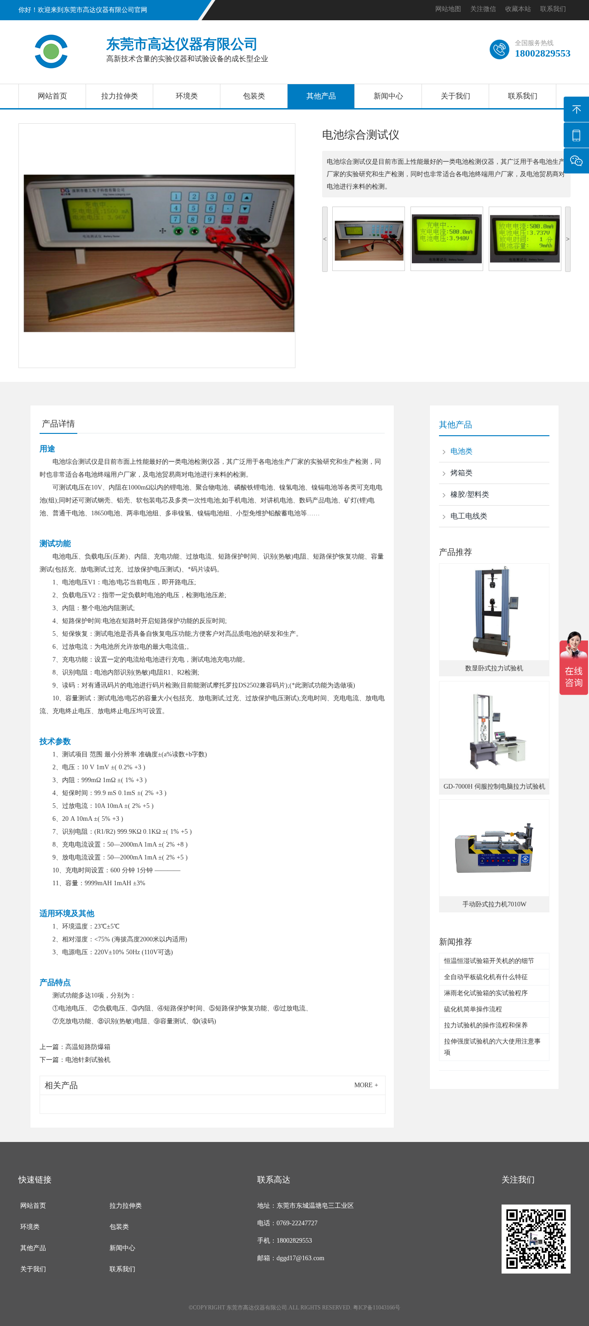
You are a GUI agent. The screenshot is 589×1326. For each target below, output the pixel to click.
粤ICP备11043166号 (376, 1307)
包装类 (254, 96)
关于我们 (455, 96)
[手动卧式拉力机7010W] (494, 848)
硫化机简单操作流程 (473, 1009)
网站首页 (52, 96)
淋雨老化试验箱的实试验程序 (486, 993)
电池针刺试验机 (87, 1059)
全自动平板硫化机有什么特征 (486, 977)
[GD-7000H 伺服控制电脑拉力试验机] (494, 729)
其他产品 (321, 96)
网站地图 (448, 9)
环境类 (187, 96)
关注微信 (483, 9)
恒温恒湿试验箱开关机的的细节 (489, 960)
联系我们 (553, 9)
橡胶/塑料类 (469, 494)
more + (366, 1085)
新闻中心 (388, 96)
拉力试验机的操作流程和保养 (486, 1025)
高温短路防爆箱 (87, 1047)
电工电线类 (468, 516)
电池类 (461, 451)
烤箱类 (461, 473)
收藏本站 (518, 9)
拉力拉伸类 (119, 96)
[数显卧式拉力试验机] (494, 612)
